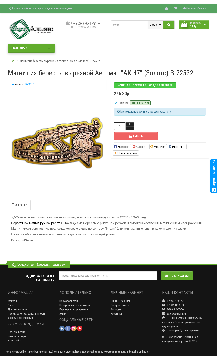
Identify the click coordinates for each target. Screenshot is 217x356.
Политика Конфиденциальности (27, 313)
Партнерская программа (73, 309)
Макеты (12, 300)
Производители (68, 300)
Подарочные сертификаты (74, 305)
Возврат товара (17, 336)
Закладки (116, 309)
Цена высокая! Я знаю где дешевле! (146, 85)
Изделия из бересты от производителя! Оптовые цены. (41, 8)
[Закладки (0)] (176, 8)
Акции (62, 313)
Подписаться (179, 275)
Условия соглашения (20, 317)
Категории (20, 48)
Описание (21, 205)
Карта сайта (14, 340)
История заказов (121, 305)
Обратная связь (17, 332)
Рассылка (116, 313)
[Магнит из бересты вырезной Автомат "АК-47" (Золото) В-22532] (57, 143)
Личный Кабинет (120, 300)
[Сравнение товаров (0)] (166, 8)
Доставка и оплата (19, 309)
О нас (11, 305)
